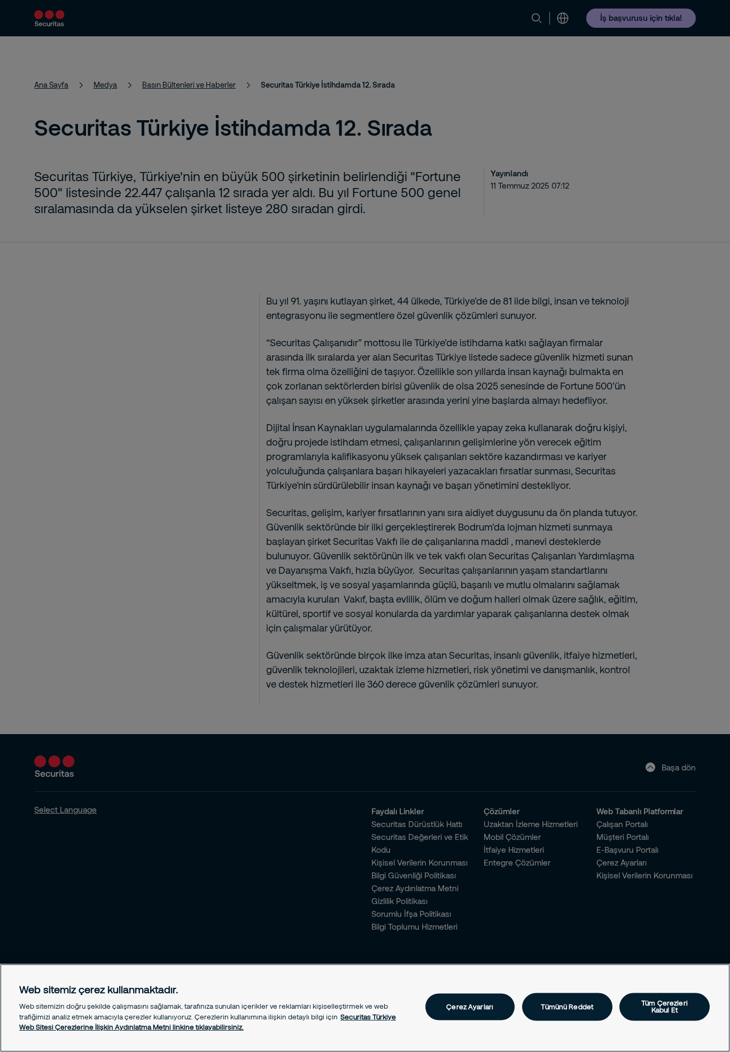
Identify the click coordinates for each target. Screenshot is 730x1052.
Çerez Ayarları (469, 1006)
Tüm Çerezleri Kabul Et (664, 1007)
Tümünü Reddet (567, 1006)
